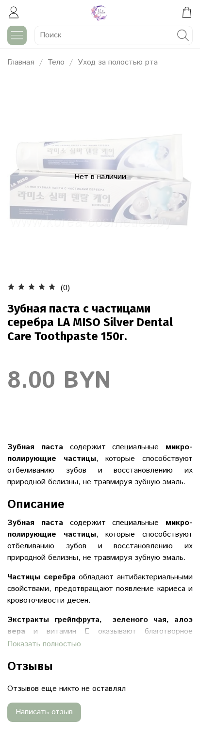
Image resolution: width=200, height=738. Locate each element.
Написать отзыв (44, 712)
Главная (20, 62)
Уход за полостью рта (118, 62)
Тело (56, 62)
